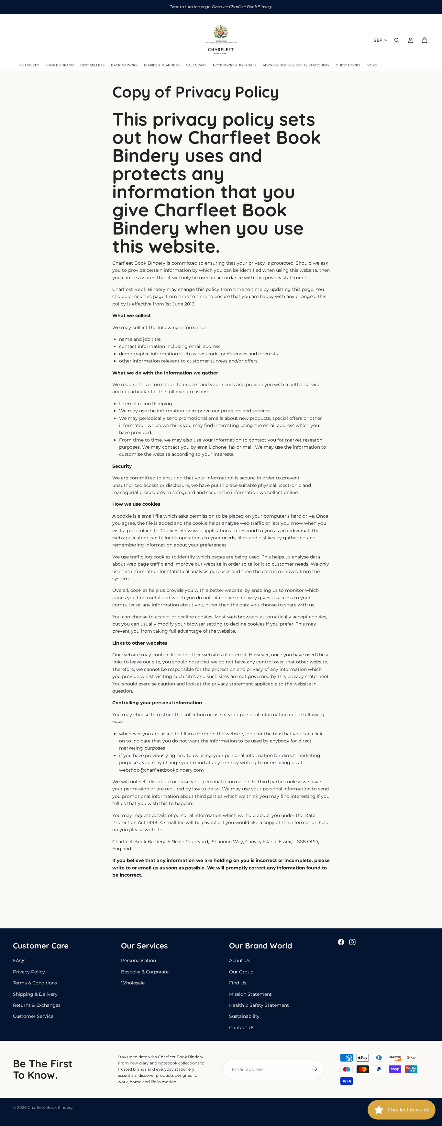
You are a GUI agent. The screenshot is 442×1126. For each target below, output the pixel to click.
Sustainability (244, 1016)
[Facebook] (341, 942)
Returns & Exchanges (37, 1005)
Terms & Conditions (35, 983)
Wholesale (133, 983)
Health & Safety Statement (259, 1005)
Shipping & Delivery (35, 994)
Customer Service (33, 1016)
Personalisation (138, 960)
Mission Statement (250, 994)
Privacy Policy (29, 971)
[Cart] (424, 40)
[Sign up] (314, 1069)
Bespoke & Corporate (145, 971)
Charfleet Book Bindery (50, 1107)
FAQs (19, 960)
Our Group (241, 971)
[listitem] (371, 65)
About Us (239, 960)
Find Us (237, 983)
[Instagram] (352, 942)
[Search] (397, 40)
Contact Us (241, 1027)
